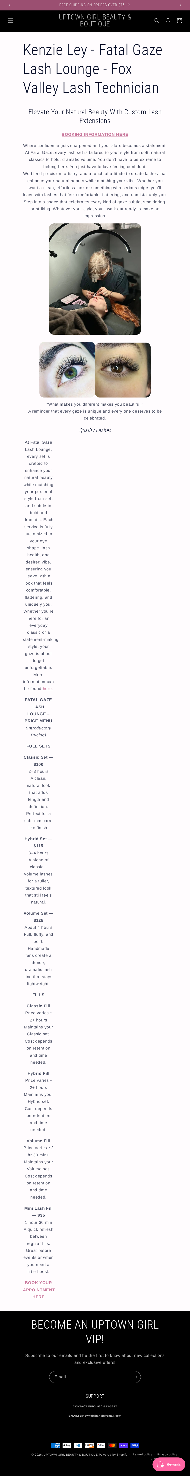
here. (48, 688)
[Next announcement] (180, 5)
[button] (10, 20)
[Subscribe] (135, 1377)
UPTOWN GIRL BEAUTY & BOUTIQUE (71, 1454)
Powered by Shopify (113, 1454)
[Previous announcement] (10, 5)
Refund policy (142, 1454)
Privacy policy (167, 1454)
